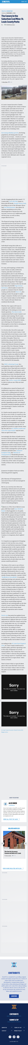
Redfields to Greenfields (9, 577)
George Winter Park (20, 203)
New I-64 (18, 292)
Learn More (14, 996)
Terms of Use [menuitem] (17, 1027)
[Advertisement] (14, 181)
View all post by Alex (10, 819)
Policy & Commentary (7, 11)
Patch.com (4, 615)
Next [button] (26, 843)
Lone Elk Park (13, 201)
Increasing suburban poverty (9, 61)
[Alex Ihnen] (5, 804)
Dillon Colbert (8, 855)
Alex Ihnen (5, 82)
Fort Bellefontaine (9, 207)
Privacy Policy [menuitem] (18, 1030)
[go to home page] (6, 2)
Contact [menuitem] (4, 1030)
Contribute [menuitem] (14, 1015)
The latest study (17, 312)
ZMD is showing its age (11, 364)
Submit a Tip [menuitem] (14, 1020)
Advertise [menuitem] (4, 1027)
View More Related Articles (12, 868)
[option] (14, 845)
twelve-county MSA (15, 380)
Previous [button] (2, 843)
